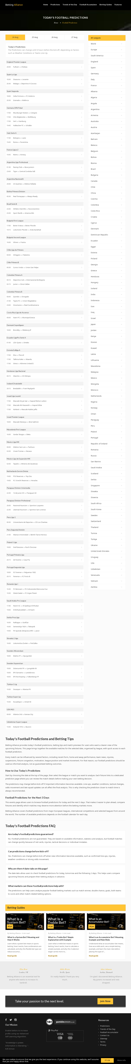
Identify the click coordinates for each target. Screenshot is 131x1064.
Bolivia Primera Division (16, 191)
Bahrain (94, 139)
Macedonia (95, 366)
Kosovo (94, 342)
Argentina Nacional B (15, 179)
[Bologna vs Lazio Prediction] (82, 137)
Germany (95, 73)
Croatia (94, 217)
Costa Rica (95, 211)
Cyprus (94, 223)
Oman (93, 414)
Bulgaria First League (15, 221)
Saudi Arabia (96, 467)
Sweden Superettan (15, 663)
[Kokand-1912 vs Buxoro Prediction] (82, 726)
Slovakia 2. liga (12, 638)
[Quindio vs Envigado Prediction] (82, 296)
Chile (93, 187)
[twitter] (12, 1020)
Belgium (94, 151)
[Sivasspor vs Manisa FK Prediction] (82, 689)
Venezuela (95, 575)
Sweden (94, 515)
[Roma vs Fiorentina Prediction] (82, 142)
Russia (93, 455)
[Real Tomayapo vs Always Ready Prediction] (82, 196)
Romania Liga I (12, 584)
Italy (93, 79)
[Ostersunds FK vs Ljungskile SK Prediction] (82, 668)
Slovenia (94, 497)
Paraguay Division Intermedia (18, 488)
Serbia (93, 479)
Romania (94, 449)
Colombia (95, 205)
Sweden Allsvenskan (15, 651)
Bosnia (94, 163)
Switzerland (96, 521)
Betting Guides (106, 5)
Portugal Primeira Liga (15, 555)
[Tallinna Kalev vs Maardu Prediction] (82, 359)
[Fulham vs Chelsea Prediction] (82, 67)
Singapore (95, 485)
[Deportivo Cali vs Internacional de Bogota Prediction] (82, 279)
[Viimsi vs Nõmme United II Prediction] (82, 363)
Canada (94, 181)
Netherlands (96, 396)
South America (97, 55)
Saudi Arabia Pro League (16, 601)
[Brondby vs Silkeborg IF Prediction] (82, 330)
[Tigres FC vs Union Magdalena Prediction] (82, 300)
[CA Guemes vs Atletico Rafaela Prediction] (82, 183)
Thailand (94, 527)
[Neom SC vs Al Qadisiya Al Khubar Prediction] (82, 605)
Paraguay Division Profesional (18, 501)
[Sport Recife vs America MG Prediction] (82, 213)
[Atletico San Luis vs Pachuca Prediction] (82, 447)
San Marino (96, 461)
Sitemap (103, 1038)
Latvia (93, 354)
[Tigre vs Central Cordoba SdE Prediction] (82, 171)
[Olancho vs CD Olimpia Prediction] (82, 376)
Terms (102, 1042)
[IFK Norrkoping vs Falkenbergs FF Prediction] (82, 676)
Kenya (93, 336)
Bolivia (93, 157)
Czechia (94, 199)
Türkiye (94, 539)
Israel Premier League (15, 417)
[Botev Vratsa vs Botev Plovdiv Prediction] (82, 225)
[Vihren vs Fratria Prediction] (82, 242)
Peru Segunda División (16, 530)
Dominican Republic (99, 234)
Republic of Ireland (99, 443)
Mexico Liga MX (13, 442)
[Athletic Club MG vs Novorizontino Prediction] (82, 209)
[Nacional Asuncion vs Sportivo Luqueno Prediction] (82, 505)
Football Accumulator (88, 5)
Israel (93, 318)
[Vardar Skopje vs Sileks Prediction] (82, 434)
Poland (94, 431)
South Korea (96, 509)
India (93, 294)
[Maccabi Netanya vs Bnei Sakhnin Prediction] (82, 422)
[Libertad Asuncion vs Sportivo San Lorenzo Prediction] (82, 509)
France (94, 85)
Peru (93, 426)
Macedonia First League (16, 429)
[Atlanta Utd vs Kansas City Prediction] (82, 714)
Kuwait (94, 348)
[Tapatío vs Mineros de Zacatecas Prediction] (82, 463)
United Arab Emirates (100, 551)
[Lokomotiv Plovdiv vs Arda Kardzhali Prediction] (82, 229)
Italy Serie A (12, 133)
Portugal (94, 437)
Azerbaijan (95, 133)
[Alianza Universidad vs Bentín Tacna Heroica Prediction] (82, 534)
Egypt (93, 246)
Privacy (103, 1045)
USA (92, 563)
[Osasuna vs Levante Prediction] (82, 79)
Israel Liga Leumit (14, 396)
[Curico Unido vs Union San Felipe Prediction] (82, 267)
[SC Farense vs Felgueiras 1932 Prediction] (82, 572)
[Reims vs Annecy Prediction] (82, 154)
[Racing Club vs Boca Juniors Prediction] (82, 167)
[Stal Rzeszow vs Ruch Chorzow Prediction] (82, 547)
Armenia (94, 115)
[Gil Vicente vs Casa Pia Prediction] (82, 559)
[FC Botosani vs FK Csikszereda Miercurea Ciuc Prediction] (82, 589)
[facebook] (7, 1020)
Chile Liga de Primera (15, 250)
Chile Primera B (13, 262)
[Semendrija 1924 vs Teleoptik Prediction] (82, 626)
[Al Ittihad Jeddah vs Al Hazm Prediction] (82, 609)
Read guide (12, 956)
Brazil (93, 169)
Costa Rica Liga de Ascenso (18, 312)
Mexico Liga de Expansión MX (18, 459)
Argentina (95, 109)
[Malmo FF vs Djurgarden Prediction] (82, 655)
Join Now (105, 1001)
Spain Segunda (13, 91)
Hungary (94, 282)
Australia (95, 121)
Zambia (94, 587)
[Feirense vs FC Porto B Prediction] (82, 576)
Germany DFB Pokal (15, 108)
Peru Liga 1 (11, 517)
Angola (94, 103)
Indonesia (95, 300)
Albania (94, 91)
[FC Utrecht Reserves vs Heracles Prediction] (82, 480)
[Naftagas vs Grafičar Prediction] (82, 622)
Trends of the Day (70, 5)
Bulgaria (94, 175)
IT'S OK (107, 1060)
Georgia (94, 264)
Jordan (93, 330)
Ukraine (94, 545)
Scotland (94, 473)
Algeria (94, 97)
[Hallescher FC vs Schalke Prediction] (82, 125)
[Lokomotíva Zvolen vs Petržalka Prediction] (82, 643)
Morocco (94, 390)
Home (45, 5)
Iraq (92, 312)
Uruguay (94, 557)
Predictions (55, 5)
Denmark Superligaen (15, 325)
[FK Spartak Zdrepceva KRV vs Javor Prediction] (82, 630)
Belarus (94, 145)
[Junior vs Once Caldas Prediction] (82, 284)
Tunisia (94, 533)
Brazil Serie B (12, 204)
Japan (93, 324)
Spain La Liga (12, 74)
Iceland (94, 288)
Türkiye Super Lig (14, 697)
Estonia (94, 252)
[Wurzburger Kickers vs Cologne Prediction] (82, 112)
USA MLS (10, 709)
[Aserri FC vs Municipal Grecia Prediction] (82, 317)
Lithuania (95, 360)
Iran (92, 306)
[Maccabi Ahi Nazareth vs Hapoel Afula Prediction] (82, 405)
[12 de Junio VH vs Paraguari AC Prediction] (82, 492)
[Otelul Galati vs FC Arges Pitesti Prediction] (82, 593)
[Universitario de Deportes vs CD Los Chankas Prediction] (82, 522)
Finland (94, 258)
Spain (93, 67)
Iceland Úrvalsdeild (14, 384)
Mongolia (95, 384)
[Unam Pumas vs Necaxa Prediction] (82, 451)
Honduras (95, 276)
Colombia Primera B (14, 292)
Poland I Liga (12, 542)
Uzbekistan (95, 569)
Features (118, 5)
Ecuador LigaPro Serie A (16, 338)
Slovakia (94, 491)
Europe (94, 49)
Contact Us (104, 1035)
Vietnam (94, 581)
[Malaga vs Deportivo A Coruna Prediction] (82, 83)
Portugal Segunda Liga (16, 567)
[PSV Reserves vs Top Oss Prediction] (82, 476)
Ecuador (94, 240)
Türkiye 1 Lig (12, 684)
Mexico (94, 378)
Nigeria (94, 402)
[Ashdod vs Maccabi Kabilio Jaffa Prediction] (82, 409)
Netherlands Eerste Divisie (17, 471)
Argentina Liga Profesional (17, 162)
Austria (94, 127)
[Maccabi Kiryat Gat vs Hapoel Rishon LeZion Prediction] (82, 401)
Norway (94, 408)
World (93, 43)
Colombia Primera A (14, 275)
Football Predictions (69, 22)
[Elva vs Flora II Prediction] (82, 355)
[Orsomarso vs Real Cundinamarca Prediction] (82, 305)
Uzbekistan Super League (17, 722)
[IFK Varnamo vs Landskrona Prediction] (82, 672)
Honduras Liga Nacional (16, 371)
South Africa (96, 503)
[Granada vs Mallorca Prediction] (82, 100)
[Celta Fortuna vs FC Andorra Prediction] (82, 96)
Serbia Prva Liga (13, 617)
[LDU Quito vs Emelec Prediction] (82, 342)
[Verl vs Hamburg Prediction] (82, 121)
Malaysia (94, 372)
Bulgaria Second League (16, 237)
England (94, 61)
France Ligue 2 (12, 150)
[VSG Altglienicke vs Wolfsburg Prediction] (82, 117)
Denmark (95, 228)
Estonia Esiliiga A (13, 350)
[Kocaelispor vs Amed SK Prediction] (82, 701)
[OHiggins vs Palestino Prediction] (82, 254)
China (93, 193)
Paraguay (95, 420)
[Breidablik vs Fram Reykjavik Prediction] (82, 388)
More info (121, 1060)
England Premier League (16, 62)
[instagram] (16, 1020)
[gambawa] (61, 1023)
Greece (94, 270)
